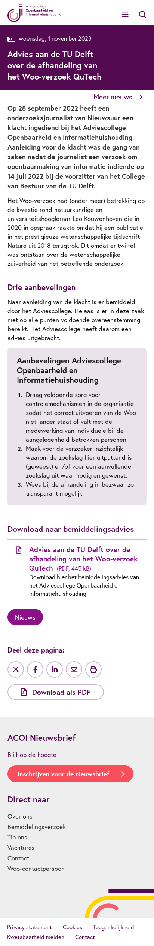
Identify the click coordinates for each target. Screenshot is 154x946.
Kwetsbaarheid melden (35, 936)
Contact (18, 858)
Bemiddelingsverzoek (36, 826)
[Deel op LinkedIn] (54, 669)
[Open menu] (125, 14)
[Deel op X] (15, 669)
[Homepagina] (34, 13)
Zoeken (142, 14)
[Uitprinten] (93, 669)
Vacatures (21, 847)
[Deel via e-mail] (74, 669)
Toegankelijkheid (113, 927)
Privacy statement (29, 927)
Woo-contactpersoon (36, 868)
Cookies (72, 927)
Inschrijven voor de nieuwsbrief (63, 774)
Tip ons (17, 837)
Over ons (20, 816)
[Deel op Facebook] (35, 669)
